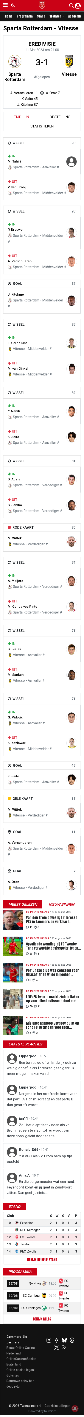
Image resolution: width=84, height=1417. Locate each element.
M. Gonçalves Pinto (22, 607)
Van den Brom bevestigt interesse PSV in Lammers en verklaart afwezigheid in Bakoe (51, 920)
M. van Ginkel (18, 368)
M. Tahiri (14, 161)
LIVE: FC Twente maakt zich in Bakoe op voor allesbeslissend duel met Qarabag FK (52, 999)
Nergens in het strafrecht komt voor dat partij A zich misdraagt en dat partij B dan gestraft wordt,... (42, 1099)
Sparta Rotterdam (15, 77)
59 (31, 1006)
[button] (71, 6)
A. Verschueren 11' (24, 93)
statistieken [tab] (42, 126)
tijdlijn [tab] (21, 117)
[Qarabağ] (44, 1283)
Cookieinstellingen (57, 1406)
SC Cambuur (32, 1296)
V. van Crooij (17, 187)
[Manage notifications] (75, 1408)
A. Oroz (13, 882)
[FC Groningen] (44, 1308)
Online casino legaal (20, 1370)
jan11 (24, 1118)
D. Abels (14, 479)
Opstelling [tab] (60, 117)
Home (8, 16)
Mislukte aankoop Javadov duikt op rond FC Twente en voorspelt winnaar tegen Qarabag (52, 1025)
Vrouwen (55, 16)
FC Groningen (31, 1308)
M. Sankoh (16, 675)
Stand (41, 16)
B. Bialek (14, 649)
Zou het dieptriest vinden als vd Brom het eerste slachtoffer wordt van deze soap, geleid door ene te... (38, 1130)
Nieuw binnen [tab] (61, 904)
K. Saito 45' (30, 99)
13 (31, 927)
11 (38, 1006)
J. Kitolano (16, 294)
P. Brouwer (16, 230)
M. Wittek (15, 538)
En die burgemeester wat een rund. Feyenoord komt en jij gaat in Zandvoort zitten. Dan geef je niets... (41, 1187)
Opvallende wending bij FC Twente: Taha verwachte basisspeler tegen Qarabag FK (52, 946)
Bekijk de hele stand (42, 1259)
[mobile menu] (5, 5)
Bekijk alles (42, 1319)
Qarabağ (35, 1283)
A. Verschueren (20, 261)
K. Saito (13, 437)
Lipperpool (28, 1056)
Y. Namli (14, 411)
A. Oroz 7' (53, 93)
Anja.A (25, 1175)
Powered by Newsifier (42, 1411)
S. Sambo (15, 505)
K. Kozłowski (17, 743)
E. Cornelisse (18, 343)
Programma (25, 16)
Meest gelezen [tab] (22, 904)
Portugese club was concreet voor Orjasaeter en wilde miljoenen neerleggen (52, 972)
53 (31, 953)
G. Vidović (15, 717)
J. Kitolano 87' (27, 105)
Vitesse (69, 74)
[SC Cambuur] (44, 1296)
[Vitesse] (69, 61)
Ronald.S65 (29, 1149)
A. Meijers (15, 581)
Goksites (12, 1375)
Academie (75, 16)
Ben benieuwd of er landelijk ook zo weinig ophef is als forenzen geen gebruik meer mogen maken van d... (41, 1068)
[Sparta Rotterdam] (14, 61)
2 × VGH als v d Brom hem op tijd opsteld (39, 1159)
